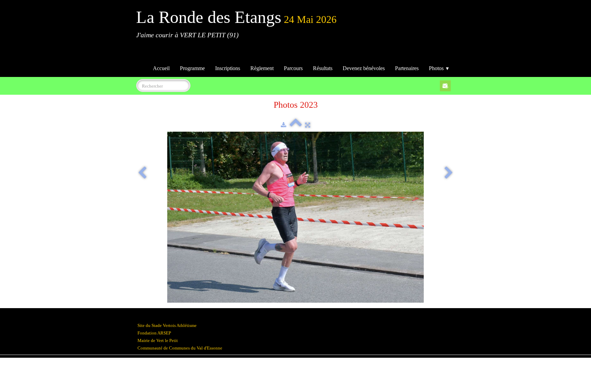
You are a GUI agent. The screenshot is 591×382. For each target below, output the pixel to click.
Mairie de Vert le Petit (157, 340)
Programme (192, 68)
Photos (439, 68)
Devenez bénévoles (364, 68)
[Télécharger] (283, 125)
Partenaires (407, 68)
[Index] (295, 125)
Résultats (322, 68)
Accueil (161, 68)
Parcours (293, 68)
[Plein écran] (307, 125)
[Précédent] (142, 173)
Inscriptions (227, 68)
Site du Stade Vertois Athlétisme (167, 325)
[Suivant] (449, 173)
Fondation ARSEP (154, 332)
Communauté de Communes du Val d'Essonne (179, 348)
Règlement (262, 68)
